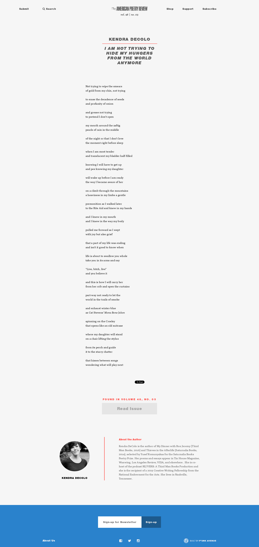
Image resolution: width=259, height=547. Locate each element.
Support (188, 9)
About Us (49, 540)
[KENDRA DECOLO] (88, 438)
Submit (24, 9)
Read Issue (129, 408)
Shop (170, 9)
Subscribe (209, 9)
